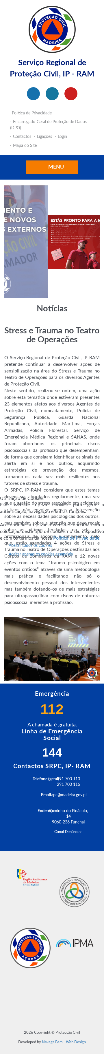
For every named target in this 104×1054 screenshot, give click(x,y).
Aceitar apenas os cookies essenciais (41, 554)
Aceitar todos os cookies (30, 546)
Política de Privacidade (76, 538)
